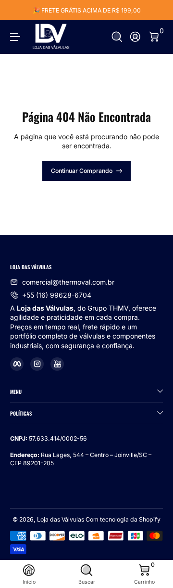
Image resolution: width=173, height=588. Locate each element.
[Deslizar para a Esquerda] (17, 10)
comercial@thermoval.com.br (68, 282)
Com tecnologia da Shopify (123, 519)
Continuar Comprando (81, 170)
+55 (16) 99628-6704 (56, 295)
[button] (117, 36)
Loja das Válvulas (60, 519)
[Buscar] (117, 36)
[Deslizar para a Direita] (156, 10)
